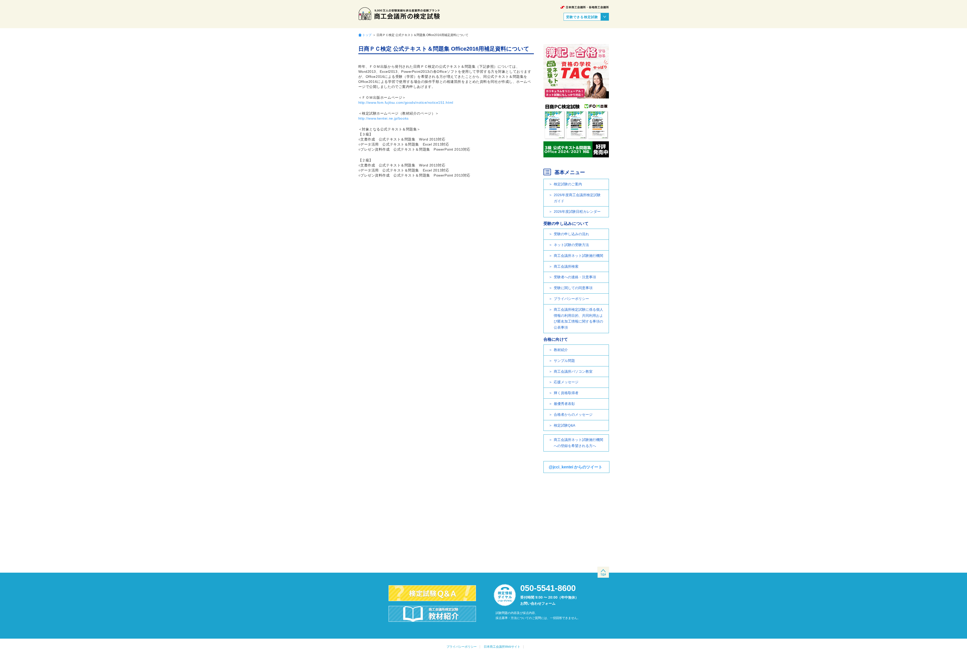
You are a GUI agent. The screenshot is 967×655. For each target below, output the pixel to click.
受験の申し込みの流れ (571, 234)
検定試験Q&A (564, 425)
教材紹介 (561, 350)
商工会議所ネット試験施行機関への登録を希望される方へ (578, 443)
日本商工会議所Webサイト (502, 646)
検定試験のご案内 (568, 184)
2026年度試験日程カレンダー (577, 212)
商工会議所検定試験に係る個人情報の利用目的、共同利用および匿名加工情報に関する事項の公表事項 (578, 318)
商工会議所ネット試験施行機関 (578, 256)
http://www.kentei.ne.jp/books (383, 118)
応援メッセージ (566, 382)
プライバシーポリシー (571, 299)
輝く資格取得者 (566, 393)
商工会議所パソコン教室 (573, 371)
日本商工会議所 (584, 7)
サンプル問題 (564, 361)
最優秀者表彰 (564, 404)
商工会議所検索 (566, 266)
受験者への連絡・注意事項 (575, 277)
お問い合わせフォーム (538, 603)
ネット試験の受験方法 (571, 245)
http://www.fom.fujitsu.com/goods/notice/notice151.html (405, 102)
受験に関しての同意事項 (573, 288)
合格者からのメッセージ (573, 414)
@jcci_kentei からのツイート (575, 467)
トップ (366, 35)
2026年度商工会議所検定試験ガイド (577, 198)
